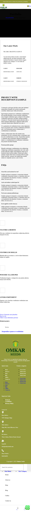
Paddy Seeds (23, 371)
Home (7, 17)
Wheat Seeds (23, 375)
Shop (6, 373)
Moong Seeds (23, 373)
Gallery (6, 377)
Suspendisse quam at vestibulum (12, 331)
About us (7, 371)
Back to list (3, 316)
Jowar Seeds (23, 369)
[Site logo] (3, 9)
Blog (6, 375)
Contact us (7, 379)
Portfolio (11, 17)
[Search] (29, 467)
